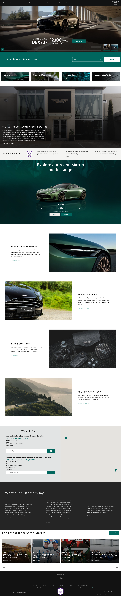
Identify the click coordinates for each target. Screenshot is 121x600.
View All (114, 533)
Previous (107, 47)
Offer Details (97, 47)
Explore (66, 214)
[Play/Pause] (2, 49)
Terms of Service (48, 587)
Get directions (9, 448)
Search (112, 59)
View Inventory (15, 260)
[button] (116, 470)
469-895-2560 (13, 440)
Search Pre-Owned (83, 308)
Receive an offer (83, 403)
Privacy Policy (98, 594)
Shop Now (14, 355)
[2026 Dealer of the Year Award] (60, 591)
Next (114, 47)
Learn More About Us (8, 143)
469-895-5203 (13, 462)
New (54, 214)
